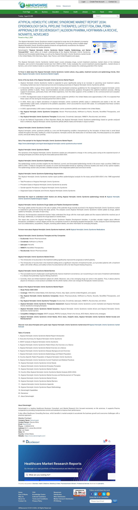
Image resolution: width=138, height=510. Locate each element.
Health (75, 12)
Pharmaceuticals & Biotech (68, 483)
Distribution (58, 494)
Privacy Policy (37, 501)
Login (83, 2)
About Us (21, 499)
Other (110, 12)
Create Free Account (97, 2)
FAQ (33, 492)
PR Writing (57, 501)
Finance (66, 12)
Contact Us (112, 2)
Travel (102, 12)
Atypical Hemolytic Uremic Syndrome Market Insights (40, 74)
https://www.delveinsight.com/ (35, 436)
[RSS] (108, 494)
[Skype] (104, 494)
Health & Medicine (44, 483)
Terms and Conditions (40, 499)
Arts (36, 12)
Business (45, 12)
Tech (93, 12)
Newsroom (67, 6)
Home (58, 6)
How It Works (23, 494)
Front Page (26, 12)
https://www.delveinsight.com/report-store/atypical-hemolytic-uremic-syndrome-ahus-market (50, 143)
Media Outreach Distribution (63, 499)
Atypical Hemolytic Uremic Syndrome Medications (88, 229)
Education (55, 12)
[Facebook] (91, 494)
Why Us (21, 496)
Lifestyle (85, 12)
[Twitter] (95, 494)
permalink (101, 483)
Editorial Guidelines (39, 496)
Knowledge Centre (38, 494)
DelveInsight (34, 420)
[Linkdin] (100, 494)
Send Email (27, 424)
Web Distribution (59, 496)
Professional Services (83, 483)
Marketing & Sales (55, 483)
